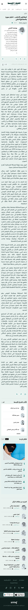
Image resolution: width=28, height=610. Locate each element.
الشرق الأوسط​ (18, 8)
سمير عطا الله (15, 414)
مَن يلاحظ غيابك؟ (14, 521)
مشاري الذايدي (16, 506)
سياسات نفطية (15, 538)
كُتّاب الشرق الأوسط (20, 401)
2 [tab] (14, 432)
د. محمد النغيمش (16, 523)
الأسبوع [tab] (3, 437)
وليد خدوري (17, 540)
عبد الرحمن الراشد (14, 407)
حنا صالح (18, 559)
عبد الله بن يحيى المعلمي (13, 428)
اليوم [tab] (7, 437)
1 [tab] (18, 432)
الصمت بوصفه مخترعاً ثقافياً (11, 530)
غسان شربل (16, 421)
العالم (13, 8)
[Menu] (26, 3)
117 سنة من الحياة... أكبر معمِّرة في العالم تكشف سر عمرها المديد (13, 474)
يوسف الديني (17, 550)
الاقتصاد (4, 8)
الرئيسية (25, 8)
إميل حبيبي (16, 513)
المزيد (3, 400)
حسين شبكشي (16, 567)
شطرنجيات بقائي (14, 504)
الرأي (9, 8)
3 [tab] (9, 432)
